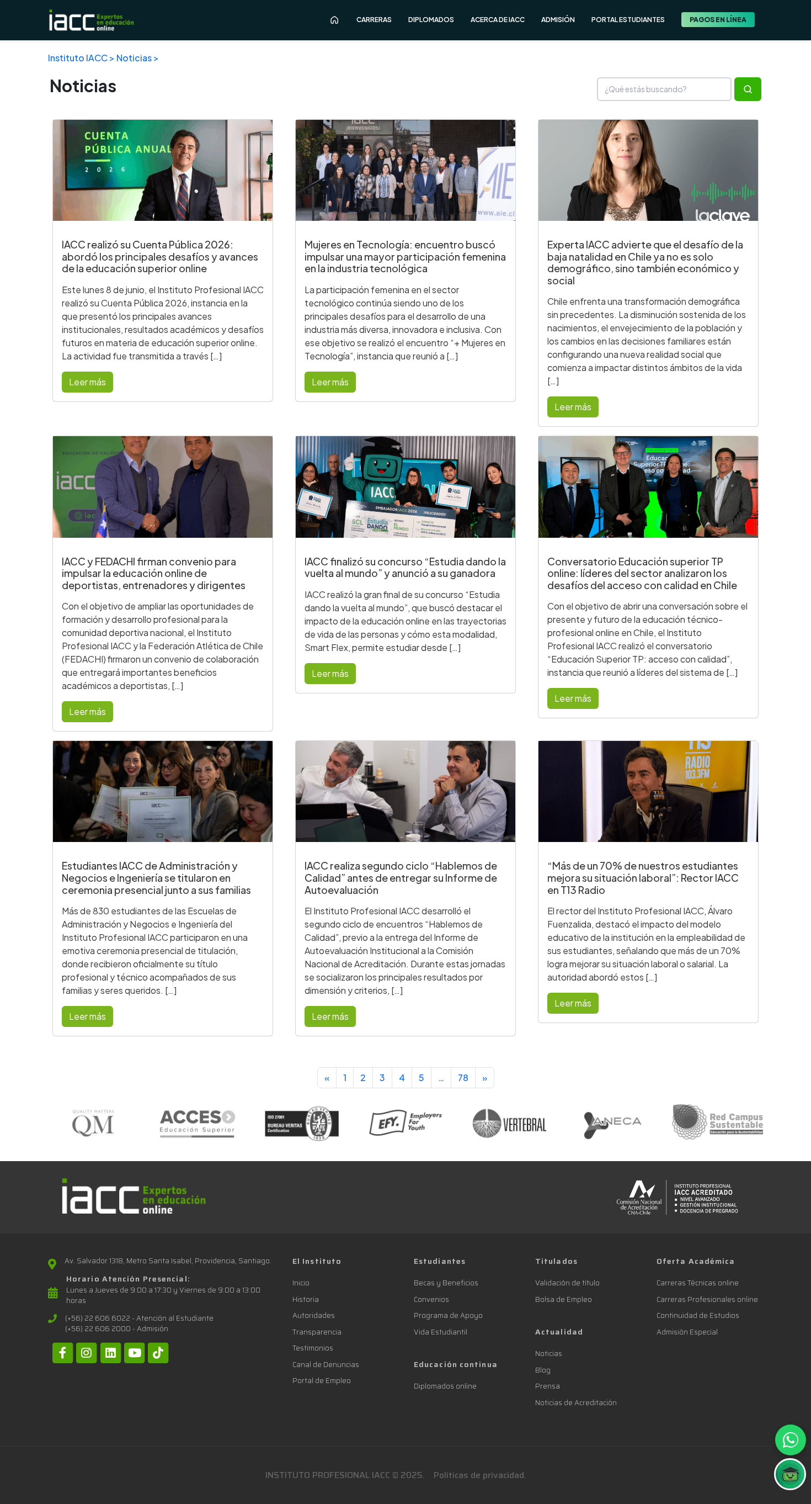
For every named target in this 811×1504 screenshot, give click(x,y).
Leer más (87, 382)
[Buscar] (747, 89)
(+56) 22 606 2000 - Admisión (116, 1328)
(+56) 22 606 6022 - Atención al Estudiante (139, 1318)
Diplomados (431, 19)
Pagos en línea (718, 19)
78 (463, 1077)
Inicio (301, 1283)
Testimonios (312, 1348)
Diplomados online (445, 1386)
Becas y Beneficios (446, 1283)
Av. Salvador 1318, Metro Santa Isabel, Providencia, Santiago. (168, 1261)
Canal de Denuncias (325, 1364)
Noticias (134, 57)
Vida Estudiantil (440, 1332)
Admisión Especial (687, 1332)
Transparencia (317, 1332)
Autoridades (313, 1315)
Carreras (374, 19)
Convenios (431, 1299)
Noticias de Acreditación (576, 1402)
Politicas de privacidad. (480, 1475)
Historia (305, 1299)
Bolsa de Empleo (563, 1299)
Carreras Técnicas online (698, 1283)
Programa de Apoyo (448, 1315)
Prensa (547, 1386)
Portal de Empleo (321, 1380)
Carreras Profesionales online (707, 1299)
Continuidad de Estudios (698, 1315)
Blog (543, 1370)
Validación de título (567, 1283)
